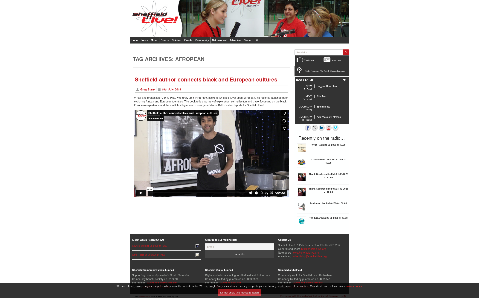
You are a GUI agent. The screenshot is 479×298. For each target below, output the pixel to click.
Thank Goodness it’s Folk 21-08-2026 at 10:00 (328, 190)
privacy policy (354, 286)
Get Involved (219, 40)
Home (135, 40)
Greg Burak (147, 89)
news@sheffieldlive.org (305, 252)
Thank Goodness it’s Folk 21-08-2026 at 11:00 (328, 175)
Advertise (235, 40)
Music (154, 40)
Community (202, 40)
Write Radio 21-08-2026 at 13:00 (329, 144)
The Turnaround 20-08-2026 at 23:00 (328, 218)
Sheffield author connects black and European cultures (206, 79)
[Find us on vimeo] (335, 128)
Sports (165, 40)
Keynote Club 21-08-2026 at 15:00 (149, 245)
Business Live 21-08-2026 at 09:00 (328, 203)
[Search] (346, 52)
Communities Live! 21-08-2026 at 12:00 (328, 161)
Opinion (176, 40)
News (144, 40)
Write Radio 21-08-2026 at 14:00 (148, 254)
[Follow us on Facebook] (308, 128)
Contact (248, 40)
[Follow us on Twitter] (315, 128)
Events (188, 40)
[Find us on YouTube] (329, 128)
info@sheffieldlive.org (313, 249)
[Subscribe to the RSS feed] (257, 40)
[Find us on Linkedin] (322, 128)
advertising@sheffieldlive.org (310, 256)
